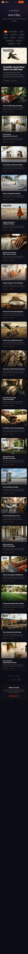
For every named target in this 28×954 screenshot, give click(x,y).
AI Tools (21, 31)
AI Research (12, 37)
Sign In (15, 2)
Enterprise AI (21, 37)
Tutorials (6, 34)
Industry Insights (13, 31)
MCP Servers (19, 40)
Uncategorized (11, 43)
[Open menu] (25, 2)
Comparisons (14, 34)
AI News (5, 37)
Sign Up (21, 2)
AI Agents (22, 34)
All (5, 31)
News (18, 43)
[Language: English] (11, 2)
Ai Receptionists (9, 40)
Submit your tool (14, 696)
